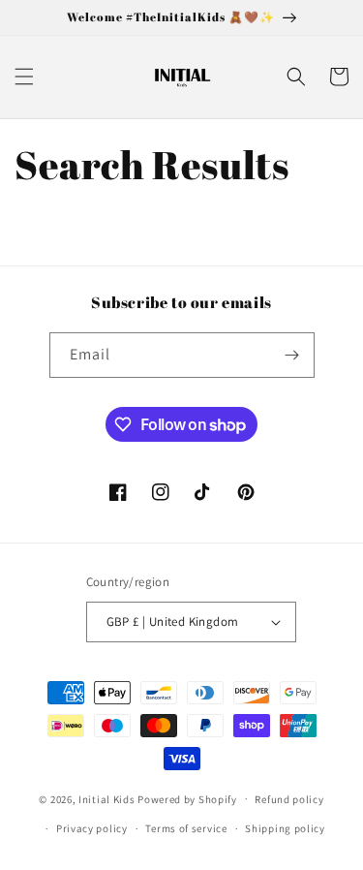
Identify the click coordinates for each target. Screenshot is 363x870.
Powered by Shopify (187, 798)
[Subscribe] (292, 355)
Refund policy (289, 799)
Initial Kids (106, 798)
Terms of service (186, 828)
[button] (24, 76)
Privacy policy (92, 828)
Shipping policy (285, 828)
